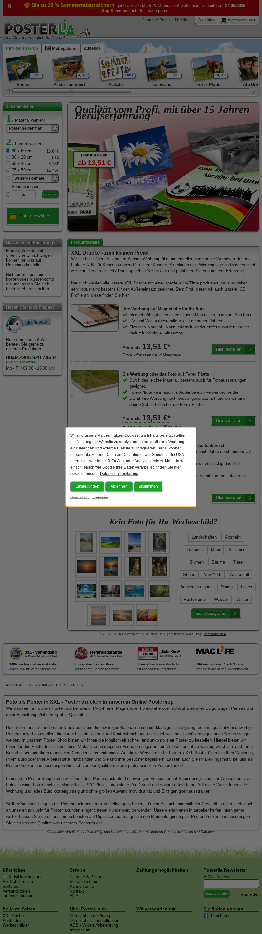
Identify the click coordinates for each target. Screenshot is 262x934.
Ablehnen (119, 486)
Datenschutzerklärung (119, 473)
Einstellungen (87, 486)
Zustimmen (148, 486)
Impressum (100, 497)
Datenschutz (79, 497)
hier (177, 467)
